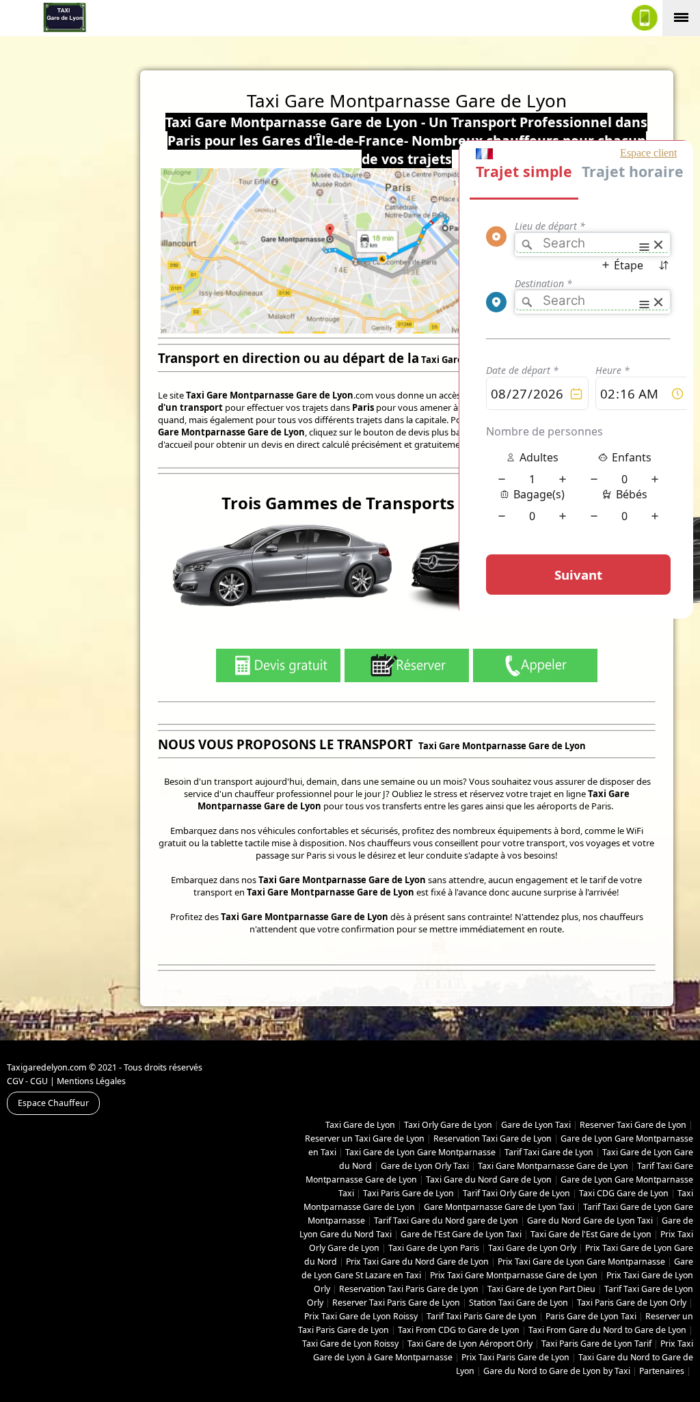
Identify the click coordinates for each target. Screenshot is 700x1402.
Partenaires (661, 1371)
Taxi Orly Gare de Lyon (448, 1125)
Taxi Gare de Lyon (360, 1125)
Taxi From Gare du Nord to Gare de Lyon (607, 1330)
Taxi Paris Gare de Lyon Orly (631, 1302)
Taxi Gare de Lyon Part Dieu (541, 1289)
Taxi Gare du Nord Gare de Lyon (489, 1179)
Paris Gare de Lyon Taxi (591, 1316)
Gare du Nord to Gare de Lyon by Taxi (556, 1371)
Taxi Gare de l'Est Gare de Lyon (590, 1234)
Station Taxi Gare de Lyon (518, 1302)
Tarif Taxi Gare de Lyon (548, 1152)
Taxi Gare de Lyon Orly (532, 1248)
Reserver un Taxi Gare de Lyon (365, 1138)
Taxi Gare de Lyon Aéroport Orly (470, 1343)
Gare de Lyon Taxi (536, 1125)
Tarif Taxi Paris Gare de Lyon (482, 1316)
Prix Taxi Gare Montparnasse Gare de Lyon (513, 1275)
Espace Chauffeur (53, 1103)
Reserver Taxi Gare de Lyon (633, 1125)
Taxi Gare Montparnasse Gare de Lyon (553, 1166)
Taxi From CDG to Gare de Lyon (459, 1330)
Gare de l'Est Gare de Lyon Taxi (461, 1234)
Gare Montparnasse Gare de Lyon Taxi (499, 1207)
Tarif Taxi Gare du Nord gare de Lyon (446, 1220)
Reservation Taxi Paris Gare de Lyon (409, 1289)
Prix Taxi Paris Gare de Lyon (515, 1357)
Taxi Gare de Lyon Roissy (350, 1343)
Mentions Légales (91, 1081)
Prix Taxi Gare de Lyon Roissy (361, 1316)
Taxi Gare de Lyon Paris (433, 1248)
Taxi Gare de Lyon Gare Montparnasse (420, 1152)
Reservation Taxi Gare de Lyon (492, 1138)
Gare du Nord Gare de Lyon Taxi (590, 1220)
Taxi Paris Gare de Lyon (408, 1193)
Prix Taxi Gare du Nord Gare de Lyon (417, 1261)
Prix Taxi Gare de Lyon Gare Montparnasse (581, 1261)
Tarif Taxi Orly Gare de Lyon (516, 1193)
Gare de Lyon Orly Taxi (425, 1166)
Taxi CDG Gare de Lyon (624, 1193)
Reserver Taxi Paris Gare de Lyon (396, 1302)
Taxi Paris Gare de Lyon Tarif (596, 1343)
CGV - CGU (27, 1081)
